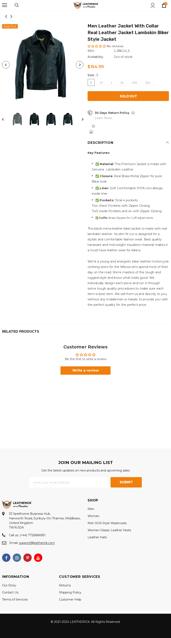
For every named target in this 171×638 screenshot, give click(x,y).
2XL (135, 83)
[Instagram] (17, 557)
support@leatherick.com (37, 543)
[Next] (79, 64)
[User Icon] (152, 5)
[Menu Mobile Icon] (4, 5)
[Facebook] (6, 557)
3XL (148, 83)
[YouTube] (38, 557)
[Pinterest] (27, 557)
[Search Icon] (21, 5)
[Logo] (86, 5)
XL (122, 83)
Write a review (85, 370)
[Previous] (6, 64)
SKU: (91, 51)
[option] (42, 64)
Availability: (96, 57)
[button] (97, 46)
